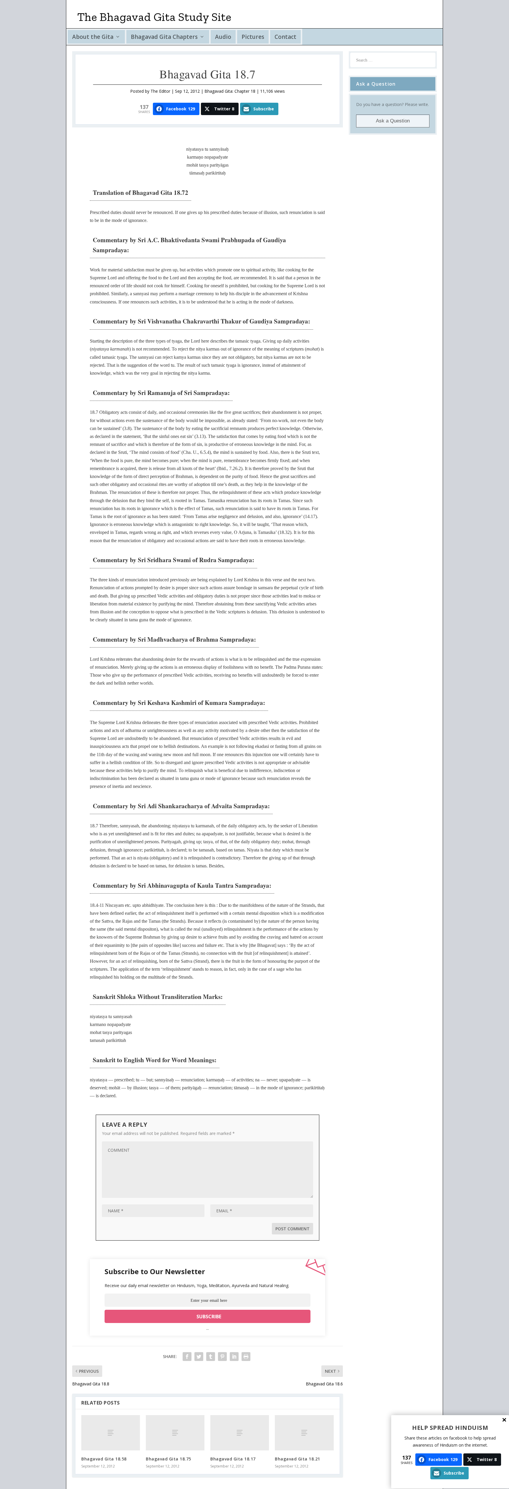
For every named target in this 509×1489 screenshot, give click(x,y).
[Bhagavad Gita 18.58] (110, 1432)
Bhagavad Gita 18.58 (104, 1459)
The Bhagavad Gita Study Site (154, 17)
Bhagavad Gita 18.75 (168, 1459)
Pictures (253, 36)
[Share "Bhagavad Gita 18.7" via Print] (246, 1356)
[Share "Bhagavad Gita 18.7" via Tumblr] (211, 1356)
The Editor (160, 91)
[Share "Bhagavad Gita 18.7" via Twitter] (199, 1356)
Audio (223, 36)
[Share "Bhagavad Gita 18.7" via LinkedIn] (234, 1356)
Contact (285, 36)
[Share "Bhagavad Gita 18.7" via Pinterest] (222, 1356)
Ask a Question (393, 121)
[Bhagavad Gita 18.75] (175, 1432)
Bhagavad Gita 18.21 (297, 1459)
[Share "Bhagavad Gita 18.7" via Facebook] (187, 1356)
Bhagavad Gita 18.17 (233, 1459)
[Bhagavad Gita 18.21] (304, 1432)
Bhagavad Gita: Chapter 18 (229, 91)
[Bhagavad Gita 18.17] (239, 1432)
